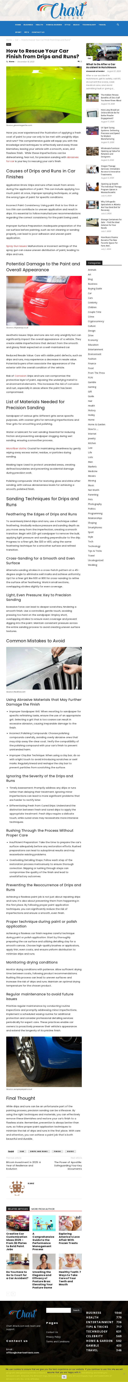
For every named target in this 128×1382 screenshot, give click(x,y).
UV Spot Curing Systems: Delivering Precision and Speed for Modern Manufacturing (110, 133)
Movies (92, 475)
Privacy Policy (53, 1336)
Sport (18, 32)
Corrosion (20, 375)
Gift (90, 391)
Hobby (91, 415)
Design (91, 330)
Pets (26, 32)
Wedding (92, 564)
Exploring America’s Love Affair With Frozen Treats (69, 1238)
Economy (93, 340)
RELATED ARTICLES (18, 1209)
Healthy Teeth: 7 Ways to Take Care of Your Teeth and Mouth (70, 1278)
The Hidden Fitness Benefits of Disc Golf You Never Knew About (111, 98)
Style (67, 24)
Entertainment (95, 349)
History (92, 410)
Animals (92, 269)
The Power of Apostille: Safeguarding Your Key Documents (68, 1165)
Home (9, 40)
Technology (89, 24)
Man (90, 461)
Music (76, 24)
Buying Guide (95, 288)
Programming (95, 513)
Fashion (92, 358)
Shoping (92, 522)
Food (91, 368)
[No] (124, 1373)
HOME (18, 24)
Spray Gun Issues (16, 246)
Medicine (93, 471)
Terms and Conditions (57, 1341)
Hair (90, 400)
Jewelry (92, 438)
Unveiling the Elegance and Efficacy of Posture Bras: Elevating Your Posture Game (42, 1279)
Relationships (95, 518)
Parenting (93, 494)
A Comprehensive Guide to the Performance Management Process (43, 1241)
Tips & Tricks (95, 550)
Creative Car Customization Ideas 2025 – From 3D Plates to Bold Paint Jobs (16, 1241)
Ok (64, 1377)
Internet (92, 433)
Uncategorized (95, 560)
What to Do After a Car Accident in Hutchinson (101, 66)
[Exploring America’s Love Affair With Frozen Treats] (70, 1223)
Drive (91, 335)
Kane (11, 61)
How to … (93, 429)
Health (39, 24)
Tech (90, 541)
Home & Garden (54, 24)
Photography (95, 504)
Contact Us (38, 32)
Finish (57, 1151)
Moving (92, 480)
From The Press (96, 372)
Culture (92, 325)
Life (90, 452)
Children (92, 307)
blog (90, 279)
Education (93, 344)
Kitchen (92, 443)
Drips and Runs (39, 1151)
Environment (94, 354)
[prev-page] (8, 1294)
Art (89, 274)
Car (16, 40)
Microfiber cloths (16, 448)
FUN (90, 377)
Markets (92, 466)
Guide (70, 1151)
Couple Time (94, 311)
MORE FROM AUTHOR (43, 1209)
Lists (90, 457)
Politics (92, 508)
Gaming (92, 386)
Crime (91, 316)
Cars (90, 297)
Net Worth (93, 489)
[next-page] (13, 1294)
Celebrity (92, 302)
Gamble (92, 382)
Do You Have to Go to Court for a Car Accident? (17, 1275)
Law (90, 447)
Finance (92, 363)
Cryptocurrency (96, 321)
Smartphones (95, 527)
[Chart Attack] (64, 10)
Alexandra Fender (95, 71)
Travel (102, 24)
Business (28, 24)
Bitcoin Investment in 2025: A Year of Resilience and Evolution (23, 1165)
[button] (118, 24)
